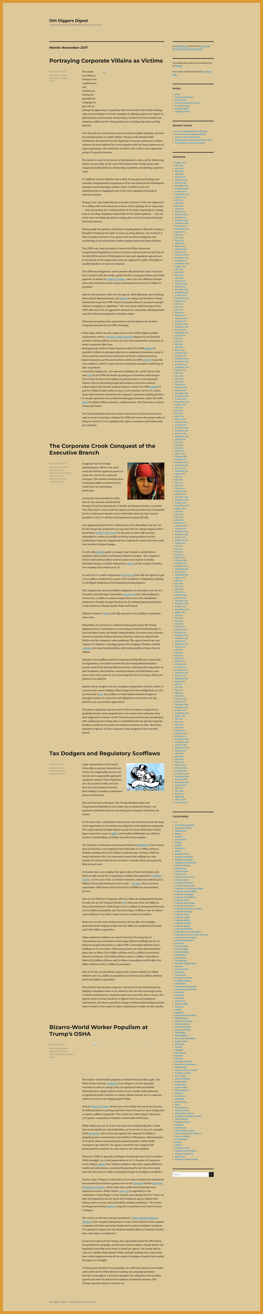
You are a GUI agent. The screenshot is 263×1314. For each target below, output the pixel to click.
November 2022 (182, 292)
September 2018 (182, 436)
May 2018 (179, 448)
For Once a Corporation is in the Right (191, 131)
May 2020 (179, 379)
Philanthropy (180, 1067)
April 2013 (179, 624)
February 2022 (181, 318)
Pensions (179, 1058)
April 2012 (179, 658)
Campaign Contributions (185, 862)
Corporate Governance (184, 906)
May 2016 (179, 517)
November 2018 (181, 431)
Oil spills (178, 1047)
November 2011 (181, 673)
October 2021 (180, 330)
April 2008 (179, 797)
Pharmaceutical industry (60, 473)
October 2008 (180, 779)
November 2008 (182, 776)
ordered (148, 348)
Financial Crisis (181, 969)
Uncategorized (181, 1139)
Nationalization (181, 1035)
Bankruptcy (180, 848)
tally (106, 613)
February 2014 (181, 595)
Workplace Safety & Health (186, 1159)
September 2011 (181, 678)
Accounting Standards (184, 825)
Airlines (178, 834)
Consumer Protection (184, 883)
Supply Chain (180, 1128)
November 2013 (181, 604)
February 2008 (181, 802)
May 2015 (179, 552)
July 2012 (179, 650)
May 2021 (179, 344)
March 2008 (180, 800)
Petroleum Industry (183, 1061)
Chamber (138, 1183)
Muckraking (180, 1033)
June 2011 (179, 687)
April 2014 (179, 589)
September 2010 (182, 713)
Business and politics (58, 467)
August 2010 (180, 716)
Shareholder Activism (184, 1113)
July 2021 (179, 338)
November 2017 (181, 465)
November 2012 (181, 638)
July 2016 (179, 511)
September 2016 (182, 506)
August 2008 (180, 785)
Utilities (178, 1145)
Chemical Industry (183, 865)
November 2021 (181, 327)
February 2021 (181, 353)
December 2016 (181, 497)
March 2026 (180, 177)
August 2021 (180, 335)
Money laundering (183, 1027)
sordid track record (105, 532)
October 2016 (180, 503)
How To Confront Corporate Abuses (190, 134)
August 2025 (180, 197)
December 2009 (182, 739)
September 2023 (182, 263)
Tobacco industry (182, 1136)
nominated (112, 1083)
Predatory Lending (57, 75)
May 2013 (179, 621)
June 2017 (179, 480)
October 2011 (180, 676)
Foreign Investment (183, 978)
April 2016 (179, 520)
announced (128, 575)
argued (101, 1164)
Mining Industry (56, 470)
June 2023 (179, 272)
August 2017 (180, 474)
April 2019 (179, 416)
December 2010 (181, 704)
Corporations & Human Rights (188, 932)
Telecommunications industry (188, 1133)
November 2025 (182, 188)
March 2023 (180, 281)
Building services (182, 854)
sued (89, 375)
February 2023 (181, 284)
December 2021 (181, 324)
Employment (180, 955)
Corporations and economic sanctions (191, 935)
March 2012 (180, 661)
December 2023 (181, 255)
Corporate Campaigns (184, 894)
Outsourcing (180, 1053)
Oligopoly (179, 1050)
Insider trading (181, 1004)
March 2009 (180, 765)
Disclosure (179, 943)
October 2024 (180, 226)
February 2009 (181, 768)
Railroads (179, 1093)
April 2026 (179, 174)
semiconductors (182, 1110)
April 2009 (179, 762)
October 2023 (180, 261)
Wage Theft (180, 1156)
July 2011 (178, 684)
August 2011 (180, 681)
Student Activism (182, 1122)
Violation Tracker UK (184, 1154)
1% (176, 822)
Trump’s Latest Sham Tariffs (187, 137)
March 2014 (180, 592)
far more (136, 883)
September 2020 (182, 367)
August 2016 (180, 508)
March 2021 (180, 350)
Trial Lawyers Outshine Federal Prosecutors (194, 140)
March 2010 (180, 730)
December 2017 (181, 462)
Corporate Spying (182, 926)
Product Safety (181, 1087)
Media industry (181, 1018)
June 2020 (179, 376)
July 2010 (179, 719)
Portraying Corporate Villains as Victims (106, 60)
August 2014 (180, 578)
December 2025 (181, 186)
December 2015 (181, 531)
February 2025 (181, 214)
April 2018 (179, 451)
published (143, 845)
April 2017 (179, 485)
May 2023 (179, 275)
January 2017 (180, 494)
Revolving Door (181, 1107)
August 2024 (180, 232)
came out (124, 1191)
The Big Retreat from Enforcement (190, 143)
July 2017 (179, 477)
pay (101, 694)
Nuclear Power (181, 1041)
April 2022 (179, 312)
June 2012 (179, 653)
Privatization (180, 1084)
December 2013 (181, 601)
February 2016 (181, 526)
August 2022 (180, 301)
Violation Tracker (115, 279)
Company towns (182, 880)
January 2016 (180, 529)
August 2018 (180, 439)
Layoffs (178, 1009)
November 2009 (182, 742)
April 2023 (179, 278)
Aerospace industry (183, 828)
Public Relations (182, 1090)
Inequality (179, 998)
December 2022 (181, 289)
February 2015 (181, 560)
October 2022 (180, 295)
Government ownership (185, 989)
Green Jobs (179, 992)
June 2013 (179, 618)
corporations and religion (186, 937)
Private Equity (181, 1082)
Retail (177, 1105)
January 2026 (180, 183)
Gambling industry (183, 981)
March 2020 (180, 384)
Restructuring (181, 1102)
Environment (180, 958)
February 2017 (181, 491)
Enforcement (180, 100)
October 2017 (180, 468)
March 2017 (180, 488)
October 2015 (180, 537)
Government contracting (186, 986)
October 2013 (180, 606)
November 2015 (181, 534)
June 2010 (179, 722)
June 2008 (179, 791)
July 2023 (179, 269)
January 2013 (180, 632)
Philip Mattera (181, 46)
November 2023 (181, 258)
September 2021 (182, 333)
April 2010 (179, 727)
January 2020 (180, 390)
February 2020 (181, 387)
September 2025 (182, 194)
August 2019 (180, 405)
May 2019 (179, 413)
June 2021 (179, 341)
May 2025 (179, 206)
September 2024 (182, 229)
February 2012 (181, 664)
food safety (179, 972)
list (124, 902)
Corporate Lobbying (183, 911)
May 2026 (179, 171)
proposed (94, 1133)
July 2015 (179, 546)
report (130, 563)
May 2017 (179, 482)
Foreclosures (180, 975)
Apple (114, 833)
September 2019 (182, 402)
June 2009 (179, 756)
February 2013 (181, 629)
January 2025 (180, 217)
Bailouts (178, 842)
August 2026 (180, 163)
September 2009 (182, 748)
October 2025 (180, 191)
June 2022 (179, 307)
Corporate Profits (182, 917)
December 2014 (181, 566)
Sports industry (181, 1119)
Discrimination (181, 946)
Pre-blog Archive (182, 106)
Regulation (54, 78)
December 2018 (181, 428)
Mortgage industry (183, 1030)
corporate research (183, 923)
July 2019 (179, 408)
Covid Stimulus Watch (184, 940)
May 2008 (179, 794)
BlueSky (178, 66)
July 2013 (178, 615)
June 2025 (179, 203)
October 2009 (181, 745)
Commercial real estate (185, 877)
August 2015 (180, 543)
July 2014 (179, 580)
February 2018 (181, 457)
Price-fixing (180, 1076)
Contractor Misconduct (185, 886)
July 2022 (179, 304)
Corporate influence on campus (188, 909)
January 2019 (180, 425)
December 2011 (181, 670)
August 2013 (180, 612)
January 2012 (180, 667)
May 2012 (179, 655)
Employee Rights (182, 952)
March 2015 (180, 557)
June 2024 (179, 237)
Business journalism (184, 860)
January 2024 (180, 252)
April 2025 (179, 209)
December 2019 (181, 393)
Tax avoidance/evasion (185, 1131)
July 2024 (179, 235)
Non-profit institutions (185, 1038)
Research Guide (181, 109)
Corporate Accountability (185, 891)
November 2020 (182, 361)
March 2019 (180, 419)
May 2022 (179, 310)
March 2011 (180, 696)
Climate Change (181, 871)
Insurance (179, 1007)
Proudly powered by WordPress (82, 1302)
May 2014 (179, 586)
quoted (124, 298)
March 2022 (180, 315)
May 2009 (179, 759)
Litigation (179, 1012)
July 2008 (179, 788)
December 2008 (181, 774)
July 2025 (179, 200)
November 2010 (181, 707)
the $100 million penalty (119, 336)
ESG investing (181, 960)
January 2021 (180, 356)
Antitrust (179, 837)
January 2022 (180, 321)
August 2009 (180, 751)
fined (85, 402)
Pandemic (179, 1056)
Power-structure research (186, 1070)
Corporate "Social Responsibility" (189, 888)
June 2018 (179, 445)
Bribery (178, 851)
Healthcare (179, 995)
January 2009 (180, 771)
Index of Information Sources (188, 103)
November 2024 (182, 223)
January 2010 (180, 736)
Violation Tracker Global (185, 1151)
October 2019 (180, 399)
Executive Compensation (185, 963)
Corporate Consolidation (185, 897)
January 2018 (180, 459)
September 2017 (182, 471)
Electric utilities (181, 949)
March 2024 (180, 246)
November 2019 (181, 396)
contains (87, 648)
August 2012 (180, 647)
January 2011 (180, 702)
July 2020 (179, 373)
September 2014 (182, 575)
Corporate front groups (185, 903)
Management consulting (185, 1015)
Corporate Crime (182, 900)
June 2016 (179, 514)
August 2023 (180, 266)
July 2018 (179, 442)
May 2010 (179, 725)
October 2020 (180, 364)
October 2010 (180, 710)
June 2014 (179, 583)
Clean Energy (180, 868)
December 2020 (181, 359)
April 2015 (179, 555)
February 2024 (181, 249)
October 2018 (180, 433)
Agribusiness (180, 831)
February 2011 (181, 699)
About (177, 94)
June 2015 (179, 549)
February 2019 (181, 422)
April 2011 (179, 693)
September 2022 (182, 298)
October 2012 (180, 641)
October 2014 (180, 572)
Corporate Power (182, 914)
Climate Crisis (181, 874)
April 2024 (179, 243)
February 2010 (181, 733)
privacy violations (182, 1079)
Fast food (179, 966)
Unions (178, 1142)
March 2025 (180, 212)
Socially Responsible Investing (188, 1116)
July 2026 (179, 165)
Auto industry (181, 839)
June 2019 (179, 410)
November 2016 (181, 500)
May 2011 (179, 690)
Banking (178, 845)
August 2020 (180, 370)
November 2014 (181, 569)
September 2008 (182, 782)
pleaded (100, 552)
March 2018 (180, 454)
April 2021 (179, 347)
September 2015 (182, 540)
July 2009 (179, 753)
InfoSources (180, 1001)
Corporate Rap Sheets (184, 97)
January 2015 (180, 563)
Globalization (180, 984)
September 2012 (182, 644)
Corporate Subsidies (183, 929)
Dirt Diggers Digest (68, 20)
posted (111, 1206)
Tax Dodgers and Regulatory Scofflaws (104, 753)
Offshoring (179, 1044)
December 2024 (181, 220)
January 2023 (180, 286)
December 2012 (181, 635)
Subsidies (179, 1125)
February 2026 (181, 180)
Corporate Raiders (182, 920)
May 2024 (179, 240)
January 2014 (180, 598)
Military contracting (183, 1021)
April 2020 (179, 382)
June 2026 (179, 168)
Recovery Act (180, 1096)
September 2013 (182, 609)
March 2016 (180, 523)
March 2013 (180, 627)
